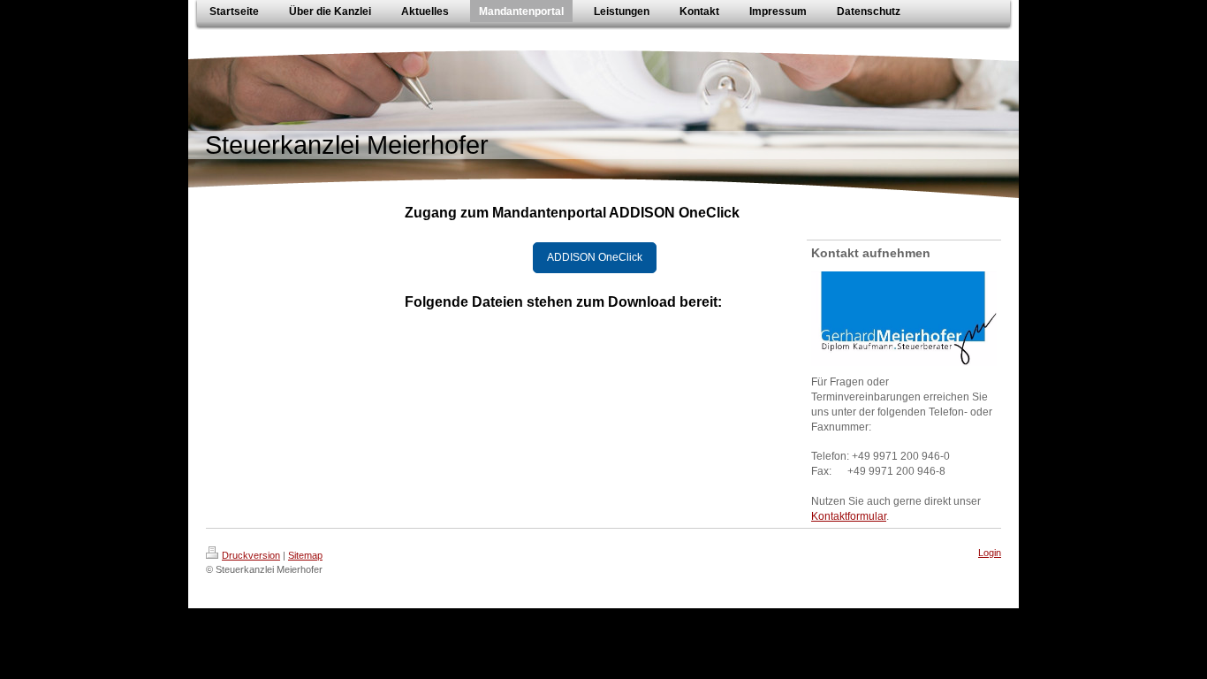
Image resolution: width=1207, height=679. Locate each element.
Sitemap (305, 555)
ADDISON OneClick (594, 257)
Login (989, 552)
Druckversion (251, 555)
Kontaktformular (848, 516)
